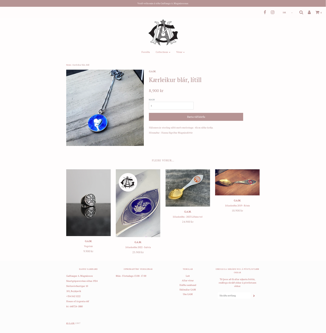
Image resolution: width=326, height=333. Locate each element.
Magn (152, 99)
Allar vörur (188, 280)
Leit (188, 275)
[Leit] (299, 12)
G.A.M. (88, 241)
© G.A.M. (70, 323)
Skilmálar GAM (187, 289)
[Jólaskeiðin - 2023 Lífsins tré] (188, 187)
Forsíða (145, 52)
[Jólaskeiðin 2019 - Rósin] (237, 182)
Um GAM (188, 294)
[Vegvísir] (88, 202)
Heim (68, 65)
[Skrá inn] (307, 12)
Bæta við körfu (196, 117)
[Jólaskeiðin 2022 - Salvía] (138, 203)
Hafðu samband (187, 285)
